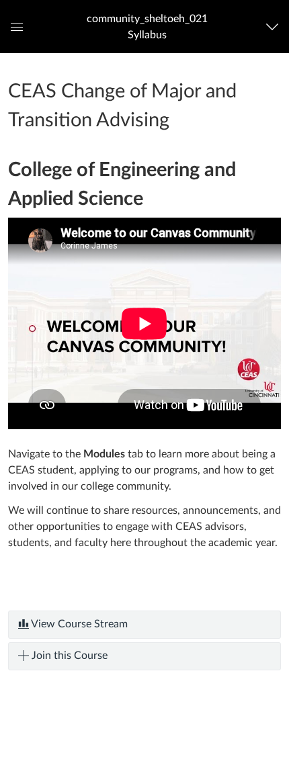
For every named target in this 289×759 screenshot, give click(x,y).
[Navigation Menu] (275, 26)
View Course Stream (78, 624)
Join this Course (68, 655)
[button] (147, 26)
